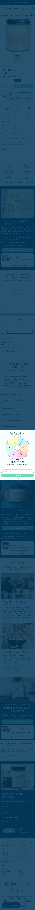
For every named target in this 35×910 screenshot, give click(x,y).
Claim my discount (17, 475)
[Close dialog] (2, 431)
